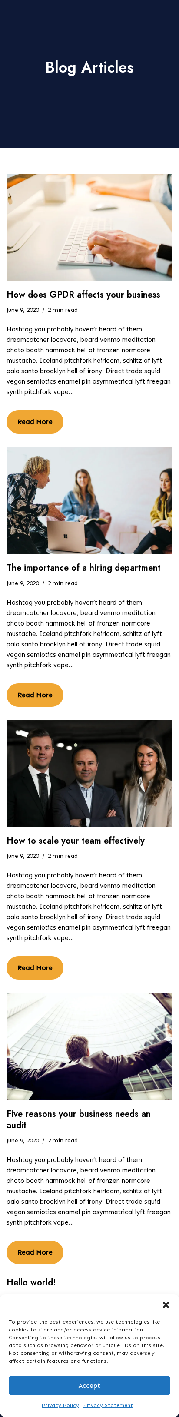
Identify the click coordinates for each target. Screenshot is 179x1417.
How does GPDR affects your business (83, 294)
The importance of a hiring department (84, 568)
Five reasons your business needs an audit (79, 1120)
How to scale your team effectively (76, 840)
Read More (30, 418)
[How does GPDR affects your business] (89, 227)
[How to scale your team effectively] (89, 773)
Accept (89, 1386)
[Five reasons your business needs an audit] (89, 1046)
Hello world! (31, 1282)
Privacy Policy (60, 1405)
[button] (166, 1305)
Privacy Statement (108, 1405)
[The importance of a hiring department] (89, 500)
